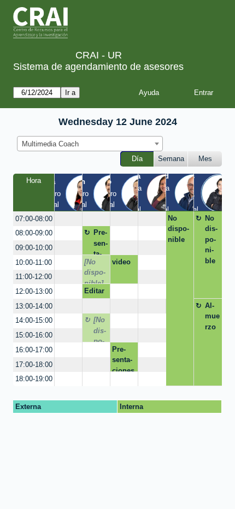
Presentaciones (123, 358)
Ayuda (149, 92)
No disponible (178, 229)
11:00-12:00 (33, 277)
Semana (171, 159)
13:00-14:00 (33, 306)
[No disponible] (94, 271)
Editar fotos (94, 293)
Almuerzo (212, 316)
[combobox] (90, 143)
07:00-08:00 (33, 219)
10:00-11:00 (33, 262)
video (121, 262)
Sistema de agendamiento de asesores (98, 66)
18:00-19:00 (33, 379)
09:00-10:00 (33, 248)
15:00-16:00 (33, 335)
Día (137, 159)
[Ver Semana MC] (165, 192)
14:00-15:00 (33, 320)
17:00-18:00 (33, 364)
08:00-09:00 (33, 233)
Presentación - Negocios (100, 241)
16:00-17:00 (33, 350)
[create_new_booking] (68, 218)
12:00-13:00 (33, 291)
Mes (205, 159)
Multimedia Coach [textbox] (50, 144)
